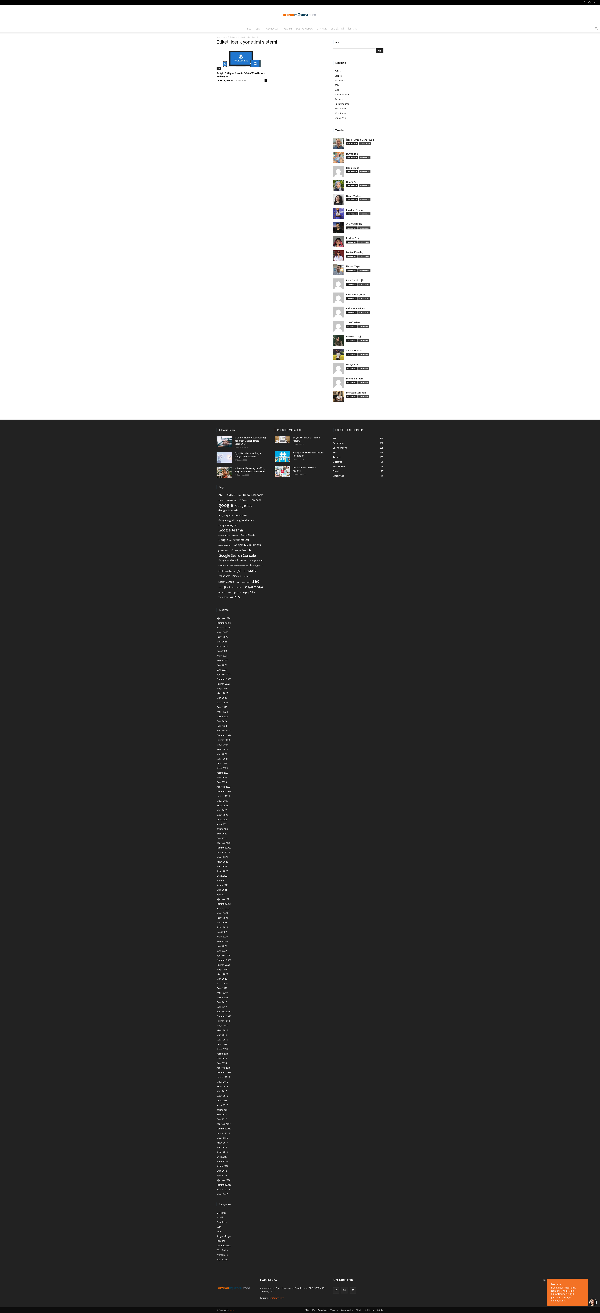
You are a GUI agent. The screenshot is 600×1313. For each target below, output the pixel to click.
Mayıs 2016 (222, 1194)
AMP (221, 495)
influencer (223, 565)
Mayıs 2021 (222, 913)
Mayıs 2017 (222, 1137)
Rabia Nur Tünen (355, 308)
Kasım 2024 (222, 716)
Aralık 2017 (222, 1105)
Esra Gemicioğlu (355, 280)
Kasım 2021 (222, 885)
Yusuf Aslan (353, 322)
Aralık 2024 (222, 711)
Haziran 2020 (223, 964)
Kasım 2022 (222, 828)
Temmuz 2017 (224, 1128)
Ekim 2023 (222, 777)
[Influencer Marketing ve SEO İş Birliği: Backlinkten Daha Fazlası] (224, 472)
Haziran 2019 (223, 1020)
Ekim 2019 (222, 1002)
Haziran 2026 (223, 627)
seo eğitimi (224, 587)
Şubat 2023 (222, 814)
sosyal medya (253, 586)
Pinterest (236, 575)
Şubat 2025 (222, 702)
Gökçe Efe (352, 364)
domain (221, 500)
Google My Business (247, 544)
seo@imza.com (276, 1297)
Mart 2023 (222, 810)
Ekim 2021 (222, 889)
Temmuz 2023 (224, 791)
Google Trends (256, 560)
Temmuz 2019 (224, 1016)
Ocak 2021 (222, 931)
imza (232, 1310)
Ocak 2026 (222, 650)
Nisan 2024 (222, 749)
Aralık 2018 (222, 1048)
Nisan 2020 (222, 974)
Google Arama (230, 530)
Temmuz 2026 (224, 622)
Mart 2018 (222, 1091)
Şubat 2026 (222, 646)
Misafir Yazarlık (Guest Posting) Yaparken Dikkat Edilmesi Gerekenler (250, 440)
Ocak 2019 (222, 1044)
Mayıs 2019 (222, 1025)
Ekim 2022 (222, 833)
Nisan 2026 (222, 636)
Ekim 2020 (222, 945)
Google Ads (243, 505)
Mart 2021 (222, 922)
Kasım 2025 (222, 660)
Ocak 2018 (222, 1100)
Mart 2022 (222, 866)
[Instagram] (589, 2)
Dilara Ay (351, 181)
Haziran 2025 (223, 683)
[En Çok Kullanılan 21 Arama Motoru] (282, 439)
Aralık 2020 (222, 936)
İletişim (352, 28)
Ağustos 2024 (223, 730)
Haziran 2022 (223, 852)
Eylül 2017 (222, 1119)
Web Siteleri (341, 108)
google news (223, 550)
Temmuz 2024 (224, 735)
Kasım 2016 (222, 1166)
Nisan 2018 (222, 1086)
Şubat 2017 (222, 1152)
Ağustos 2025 (223, 674)
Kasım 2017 (222, 1109)
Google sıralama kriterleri (233, 560)
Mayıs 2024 (222, 744)
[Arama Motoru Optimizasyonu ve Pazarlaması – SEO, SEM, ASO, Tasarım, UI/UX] (300, 15)
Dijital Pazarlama (253, 495)
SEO (249, 28)
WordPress (340, 113)
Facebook (256, 500)
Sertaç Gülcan (354, 350)
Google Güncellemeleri (233, 539)
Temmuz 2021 (224, 903)
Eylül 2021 (222, 894)
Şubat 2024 (222, 758)
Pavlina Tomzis (354, 238)
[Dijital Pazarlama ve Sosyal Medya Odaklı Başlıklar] (224, 457)
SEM (258, 28)
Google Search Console (237, 555)
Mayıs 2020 (222, 969)
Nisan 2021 (222, 917)
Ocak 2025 (222, 707)
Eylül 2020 (222, 950)
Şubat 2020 (222, 983)
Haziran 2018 (223, 1077)
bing (239, 495)
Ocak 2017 (222, 1156)
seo (256, 581)
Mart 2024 (222, 753)
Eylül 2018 (222, 1063)
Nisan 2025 (222, 693)
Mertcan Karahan (356, 392)
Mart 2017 (222, 1147)
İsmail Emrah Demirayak (360, 139)
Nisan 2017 (222, 1142)
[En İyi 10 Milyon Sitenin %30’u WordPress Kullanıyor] (242, 59)
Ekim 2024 (222, 721)
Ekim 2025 (222, 665)
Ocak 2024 (222, 763)
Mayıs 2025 (222, 688)
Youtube (235, 597)
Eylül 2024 (222, 725)
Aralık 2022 (222, 824)
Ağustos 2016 (223, 1180)
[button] (596, 28)
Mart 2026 (222, 641)
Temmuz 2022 (224, 847)
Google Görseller (248, 535)
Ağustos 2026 (223, 618)
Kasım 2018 (222, 1053)
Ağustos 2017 (223, 1123)
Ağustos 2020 (223, 955)
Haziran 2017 (223, 1133)
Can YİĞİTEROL (354, 224)
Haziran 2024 (223, 739)
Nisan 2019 (222, 1030)
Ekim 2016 (222, 1170)
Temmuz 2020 (224, 960)
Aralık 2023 (222, 768)
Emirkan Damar (355, 210)
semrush (246, 582)
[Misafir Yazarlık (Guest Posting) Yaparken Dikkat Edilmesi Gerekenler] (224, 441)
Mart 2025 (222, 697)
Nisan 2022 (222, 861)
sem (238, 582)
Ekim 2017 (222, 1114)
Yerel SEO (223, 597)
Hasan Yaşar (353, 266)
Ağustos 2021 (223, 899)
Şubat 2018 (222, 1095)
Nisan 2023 (222, 805)
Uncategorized (342, 103)
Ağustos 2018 (223, 1067)
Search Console (226, 581)
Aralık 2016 (222, 1161)
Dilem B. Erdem (354, 378)
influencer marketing (239, 565)
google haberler (225, 545)
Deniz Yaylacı (353, 195)
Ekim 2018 (222, 1058)
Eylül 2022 (222, 838)
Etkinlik (322, 28)
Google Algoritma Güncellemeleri (233, 515)
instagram (256, 565)
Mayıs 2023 (222, 800)
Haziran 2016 (223, 1189)
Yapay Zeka (340, 117)
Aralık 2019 (222, 992)
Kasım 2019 (222, 997)
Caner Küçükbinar (225, 80)
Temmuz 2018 (224, 1072)
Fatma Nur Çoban (356, 294)
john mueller (247, 570)
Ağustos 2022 (223, 842)
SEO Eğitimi (337, 28)
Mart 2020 (222, 978)
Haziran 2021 (223, 908)
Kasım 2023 (222, 772)
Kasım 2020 (222, 941)
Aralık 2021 (222, 880)
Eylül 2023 (222, 782)
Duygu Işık (352, 153)
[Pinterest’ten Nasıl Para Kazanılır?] (282, 471)
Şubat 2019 (222, 1039)
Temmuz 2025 (224, 679)
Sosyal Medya (304, 28)
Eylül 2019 (222, 1006)
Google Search (241, 550)
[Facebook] (584, 2)
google (225, 505)
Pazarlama (271, 28)
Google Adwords (228, 510)
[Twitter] (594, 2)
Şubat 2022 (222, 871)
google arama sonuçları (228, 535)
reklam (247, 576)
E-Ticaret (339, 71)
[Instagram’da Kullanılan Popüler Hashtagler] (282, 456)
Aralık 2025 (222, 655)
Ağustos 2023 (223, 786)
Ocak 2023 (222, 819)
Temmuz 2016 (224, 1184)
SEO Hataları (237, 587)
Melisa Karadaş (354, 252)
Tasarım (287, 28)
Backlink (230, 495)
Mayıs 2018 (222, 1081)
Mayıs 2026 (222, 632)
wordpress (234, 592)
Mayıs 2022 (222, 857)
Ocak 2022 (222, 875)
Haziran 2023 (223, 796)
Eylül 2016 (222, 1175)
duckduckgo (232, 500)
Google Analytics (228, 525)
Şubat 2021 (222, 927)
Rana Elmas (352, 167)
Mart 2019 (222, 1034)
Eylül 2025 (222, 669)
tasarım (222, 592)
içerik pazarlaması (226, 571)
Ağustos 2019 (223, 1011)
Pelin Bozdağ (353, 336)
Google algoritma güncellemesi (236, 520)
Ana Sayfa (221, 37)
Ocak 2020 (222, 988)
